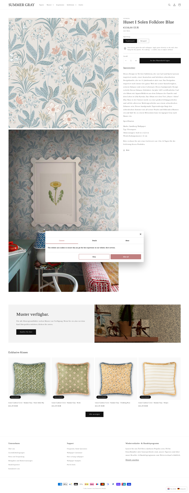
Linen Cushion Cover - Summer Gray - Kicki (66, 403)
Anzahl (125, 56)
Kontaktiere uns (14, 469)
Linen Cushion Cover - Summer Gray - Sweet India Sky (26, 403)
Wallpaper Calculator (74, 453)
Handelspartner (14, 464)
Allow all (126, 257)
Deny (94, 257)
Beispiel (144, 41)
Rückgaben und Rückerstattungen (20, 461)
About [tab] (127, 240)
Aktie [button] (128, 150)
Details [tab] (94, 240)
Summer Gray (91, 488)
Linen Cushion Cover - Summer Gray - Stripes (153, 403)
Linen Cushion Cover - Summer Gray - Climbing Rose (112, 403)
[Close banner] (140, 234)
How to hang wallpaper (75, 456)
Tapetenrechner (129, 68)
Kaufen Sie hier (26, 332)
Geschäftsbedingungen (16, 453)
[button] (169, 4)
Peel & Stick (71, 464)
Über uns (11, 449)
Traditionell (130, 41)
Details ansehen (132, 460)
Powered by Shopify (100, 488)
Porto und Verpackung (16, 456)
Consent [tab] (61, 240)
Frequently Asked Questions (77, 449)
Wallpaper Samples (74, 461)
